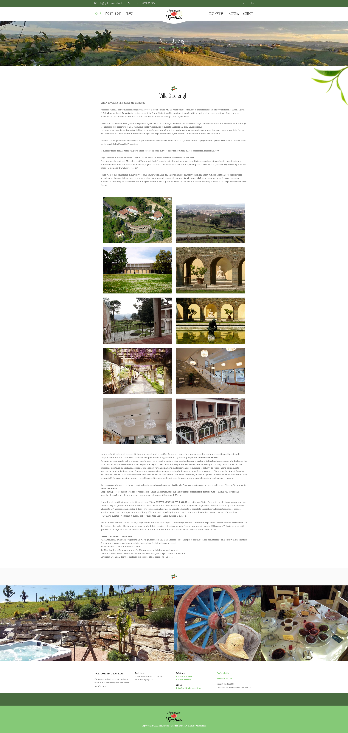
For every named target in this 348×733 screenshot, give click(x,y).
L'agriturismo (113, 13)
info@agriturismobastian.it (110, 3)
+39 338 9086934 (184, 676)
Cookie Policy (224, 673)
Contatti (248, 13)
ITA (252, 3)
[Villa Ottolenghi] (137, 220)
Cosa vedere (216, 13)
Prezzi (129, 13)
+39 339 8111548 (183, 679)
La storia (233, 13)
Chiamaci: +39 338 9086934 (143, 3)
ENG (243, 3)
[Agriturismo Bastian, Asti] (87, 623)
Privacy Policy (224, 678)
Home (97, 13)
